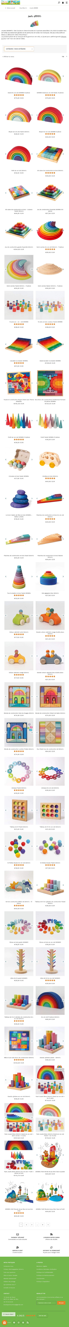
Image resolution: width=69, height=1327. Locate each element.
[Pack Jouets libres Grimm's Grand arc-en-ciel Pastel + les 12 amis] (50, 1117)
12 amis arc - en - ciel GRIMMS (19, 322)
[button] (67, 2)
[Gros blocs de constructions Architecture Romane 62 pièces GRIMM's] (50, 383)
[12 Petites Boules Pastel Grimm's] (50, 846)
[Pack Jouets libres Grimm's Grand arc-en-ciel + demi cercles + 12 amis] (19, 1117)
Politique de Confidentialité (44, 1272)
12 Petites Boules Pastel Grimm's (50, 863)
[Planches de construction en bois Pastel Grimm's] (19, 539)
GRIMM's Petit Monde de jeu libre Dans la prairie (50, 1171)
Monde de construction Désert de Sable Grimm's (50, 713)
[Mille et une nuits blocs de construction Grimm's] (19, 1041)
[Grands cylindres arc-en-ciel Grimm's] (19, 1080)
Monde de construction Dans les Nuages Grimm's (19, 713)
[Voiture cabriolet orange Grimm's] (19, 656)
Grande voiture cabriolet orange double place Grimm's (50, 632)
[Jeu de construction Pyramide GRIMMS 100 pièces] (50, 193)
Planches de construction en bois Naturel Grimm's (50, 556)
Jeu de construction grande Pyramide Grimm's (19, 247)
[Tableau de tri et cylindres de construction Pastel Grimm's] (50, 885)
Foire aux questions (9, 1272)
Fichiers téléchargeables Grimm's (14, 1269)
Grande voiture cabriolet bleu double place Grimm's (50, 673)
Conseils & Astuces (9, 1287)
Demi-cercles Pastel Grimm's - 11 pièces (19, 286)
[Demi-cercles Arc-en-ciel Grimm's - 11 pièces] (50, 230)
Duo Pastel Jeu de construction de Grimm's (50, 749)
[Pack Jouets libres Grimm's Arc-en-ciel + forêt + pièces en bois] (19, 1155)
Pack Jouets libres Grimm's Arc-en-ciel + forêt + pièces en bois (19, 1172)
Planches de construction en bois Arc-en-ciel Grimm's (50, 515)
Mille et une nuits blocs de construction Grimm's (19, 1057)
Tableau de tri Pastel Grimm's (19, 827)
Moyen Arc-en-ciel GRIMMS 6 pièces (50, 131)
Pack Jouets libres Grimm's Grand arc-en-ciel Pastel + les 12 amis (50, 1134)
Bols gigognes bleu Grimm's (50, 593)
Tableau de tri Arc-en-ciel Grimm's (50, 827)
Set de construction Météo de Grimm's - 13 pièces (19, 902)
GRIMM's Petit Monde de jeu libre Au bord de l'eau (19, 1209)
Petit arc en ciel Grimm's (18, 170)
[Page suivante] (48, 1224)
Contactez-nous (8, 1266)
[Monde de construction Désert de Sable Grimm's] (50, 696)
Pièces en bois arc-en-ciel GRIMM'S (50, 942)
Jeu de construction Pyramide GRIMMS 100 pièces (50, 210)
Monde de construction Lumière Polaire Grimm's (19, 749)
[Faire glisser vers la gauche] (5, 76)
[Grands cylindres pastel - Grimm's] (50, 1041)
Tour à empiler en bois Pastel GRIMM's (19, 593)
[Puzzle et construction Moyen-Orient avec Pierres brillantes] (19, 383)
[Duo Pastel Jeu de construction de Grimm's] (50, 732)
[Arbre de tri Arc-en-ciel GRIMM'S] (50, 962)
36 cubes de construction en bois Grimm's (50, 170)
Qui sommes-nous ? (10, 1284)
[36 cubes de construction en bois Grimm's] (50, 154)
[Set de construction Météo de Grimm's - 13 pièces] (19, 885)
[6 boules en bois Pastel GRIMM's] (19, 460)
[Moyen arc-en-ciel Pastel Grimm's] (19, 115)
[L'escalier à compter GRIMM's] (19, 344)
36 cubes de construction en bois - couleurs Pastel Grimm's (18, 210)
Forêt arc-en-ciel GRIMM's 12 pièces (19, 437)
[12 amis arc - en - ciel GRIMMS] (19, 305)
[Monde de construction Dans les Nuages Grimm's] (19, 696)
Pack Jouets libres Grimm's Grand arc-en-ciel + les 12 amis (50, 1097)
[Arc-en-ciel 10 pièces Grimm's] (50, 1000)
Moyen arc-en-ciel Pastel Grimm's (19, 131)
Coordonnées (40, 1278)
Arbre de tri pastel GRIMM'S (18, 978)
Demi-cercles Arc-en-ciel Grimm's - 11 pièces (50, 247)
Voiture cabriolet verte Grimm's (18, 632)
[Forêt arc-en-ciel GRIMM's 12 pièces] (19, 421)
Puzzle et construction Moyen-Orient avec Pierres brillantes (19, 400)
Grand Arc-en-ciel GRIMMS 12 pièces (19, 92)
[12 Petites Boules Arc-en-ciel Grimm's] (19, 846)
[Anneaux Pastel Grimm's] (19, 771)
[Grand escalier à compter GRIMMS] (50, 344)
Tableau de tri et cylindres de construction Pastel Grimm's (50, 902)
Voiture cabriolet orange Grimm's (19, 672)
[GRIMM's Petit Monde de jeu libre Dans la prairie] (50, 1155)
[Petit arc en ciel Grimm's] (19, 154)
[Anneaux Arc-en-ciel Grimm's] (50, 771)
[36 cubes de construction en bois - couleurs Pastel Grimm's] (19, 193)
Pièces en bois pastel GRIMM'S (19, 942)
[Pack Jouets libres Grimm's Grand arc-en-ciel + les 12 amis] (50, 1080)
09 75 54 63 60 (8, 1302)
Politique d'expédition (43, 1281)
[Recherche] (59, 3)
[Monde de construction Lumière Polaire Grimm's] (19, 732)
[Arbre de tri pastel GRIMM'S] (19, 962)
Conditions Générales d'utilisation (46, 1269)
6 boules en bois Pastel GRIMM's (19, 476)
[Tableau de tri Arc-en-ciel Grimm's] (50, 810)
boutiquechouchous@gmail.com (13, 1304)
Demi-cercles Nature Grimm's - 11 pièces (50, 286)
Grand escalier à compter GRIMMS (50, 361)
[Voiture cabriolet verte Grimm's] (19, 615)
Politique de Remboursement (45, 1275)
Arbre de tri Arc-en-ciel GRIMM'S (50, 978)
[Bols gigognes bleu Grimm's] (50, 576)
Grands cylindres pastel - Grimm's (50, 1057)
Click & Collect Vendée (10, 1275)
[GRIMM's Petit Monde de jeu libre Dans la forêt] (50, 1192)
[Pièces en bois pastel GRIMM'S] (19, 926)
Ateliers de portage (9, 1281)
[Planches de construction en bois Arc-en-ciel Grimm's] (50, 498)
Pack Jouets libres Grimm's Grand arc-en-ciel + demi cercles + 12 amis (18, 1134)
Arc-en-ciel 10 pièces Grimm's (50, 1017)
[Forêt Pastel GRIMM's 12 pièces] (50, 421)
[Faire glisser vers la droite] (31, 76)
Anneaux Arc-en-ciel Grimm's (50, 788)
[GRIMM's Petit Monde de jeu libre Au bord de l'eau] (19, 1192)
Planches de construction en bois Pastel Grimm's (19, 555)
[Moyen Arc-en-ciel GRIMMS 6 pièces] (50, 115)
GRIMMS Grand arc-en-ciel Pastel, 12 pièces (50, 92)
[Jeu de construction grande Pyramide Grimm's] (19, 230)
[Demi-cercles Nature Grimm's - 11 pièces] (50, 269)
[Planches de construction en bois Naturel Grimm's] (50, 539)
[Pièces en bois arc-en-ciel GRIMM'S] (50, 926)
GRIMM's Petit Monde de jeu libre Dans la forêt (50, 1209)
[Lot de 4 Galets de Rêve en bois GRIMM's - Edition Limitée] (19, 498)
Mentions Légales (41, 1266)
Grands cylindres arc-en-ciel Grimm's (19, 1096)
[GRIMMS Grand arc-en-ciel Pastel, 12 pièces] (50, 76)
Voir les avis (42, 1315)
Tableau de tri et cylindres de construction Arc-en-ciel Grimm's (18, 1017)
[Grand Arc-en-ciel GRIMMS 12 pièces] (19, 76)
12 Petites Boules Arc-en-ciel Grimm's (18, 863)
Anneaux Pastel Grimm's (19, 788)
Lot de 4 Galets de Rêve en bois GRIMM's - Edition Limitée (19, 515)
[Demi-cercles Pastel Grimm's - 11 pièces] (19, 269)
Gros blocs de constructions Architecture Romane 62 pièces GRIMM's (50, 400)
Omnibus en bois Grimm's (50, 476)
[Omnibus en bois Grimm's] (50, 460)
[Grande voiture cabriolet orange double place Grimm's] (50, 615)
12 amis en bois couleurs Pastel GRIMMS (50, 322)
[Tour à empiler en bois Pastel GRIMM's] (19, 576)
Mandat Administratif (10, 1278)
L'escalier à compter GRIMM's (19, 361)
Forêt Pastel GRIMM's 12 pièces (50, 437)
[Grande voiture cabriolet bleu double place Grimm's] (50, 656)
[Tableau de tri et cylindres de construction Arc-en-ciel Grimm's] (19, 1000)
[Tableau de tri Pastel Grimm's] (19, 810)
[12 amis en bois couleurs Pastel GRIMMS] (50, 305)
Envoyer (61, 1303)
